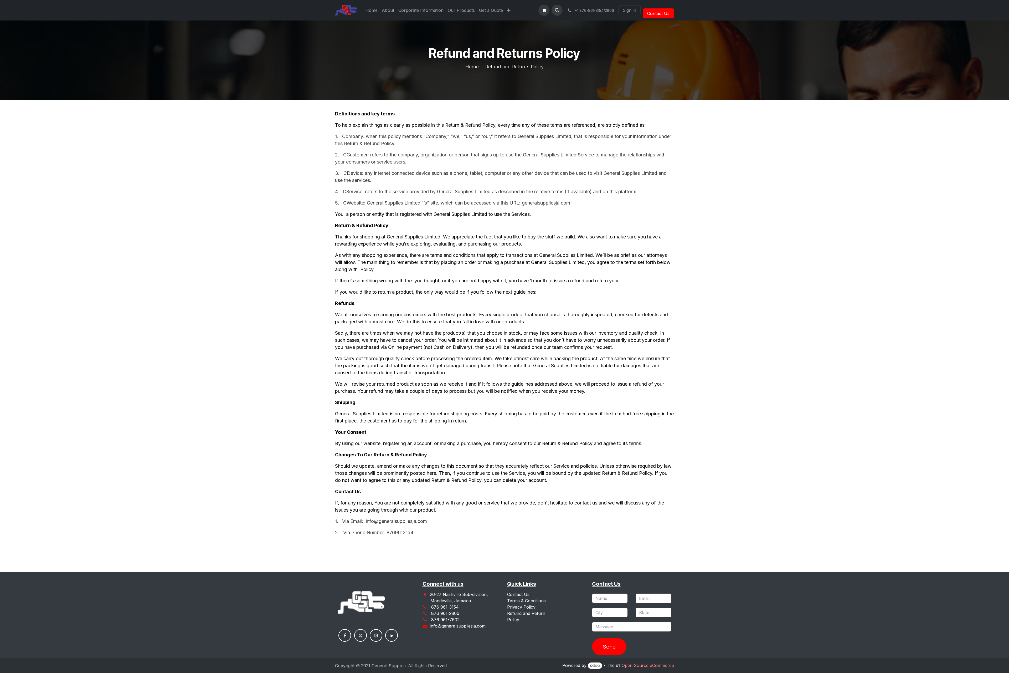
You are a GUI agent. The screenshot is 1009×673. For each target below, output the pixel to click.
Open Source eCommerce (648, 665)
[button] (557, 10)
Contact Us (658, 13)
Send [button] (609, 647)
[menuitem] (371, 10)
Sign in (629, 10)
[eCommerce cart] (543, 10)
